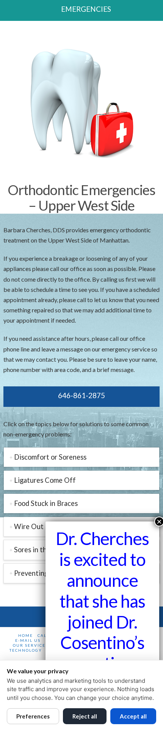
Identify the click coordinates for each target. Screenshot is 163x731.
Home (25, 635)
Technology (25, 650)
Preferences (33, 716)
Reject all (84, 716)
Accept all (133, 716)
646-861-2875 (81, 395)
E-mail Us (28, 640)
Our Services (30, 645)
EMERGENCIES (86, 9)
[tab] (82, 457)
